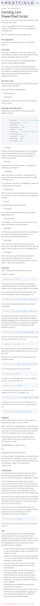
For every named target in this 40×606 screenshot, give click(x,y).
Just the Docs (12, 604)
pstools (29, 509)
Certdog (3, 8)
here (29, 34)
